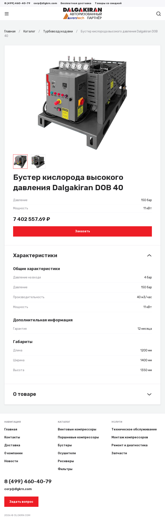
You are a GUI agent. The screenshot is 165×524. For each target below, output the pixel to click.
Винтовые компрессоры (77, 429)
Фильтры (65, 469)
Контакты (12, 437)
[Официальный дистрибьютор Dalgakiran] (82, 14)
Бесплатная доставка (76, 3)
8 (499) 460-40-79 (17, 3)
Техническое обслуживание (134, 429)
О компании (13, 453)
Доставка (12, 445)
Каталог (64, 421)
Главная (10, 429)
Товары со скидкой (108, 3)
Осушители (67, 453)
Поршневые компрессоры (78, 437)
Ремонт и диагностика (130, 445)
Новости (11, 461)
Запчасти (119, 453)
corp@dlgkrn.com (45, 3)
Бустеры (65, 445)
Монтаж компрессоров (130, 437)
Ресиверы (66, 461)
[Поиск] (158, 14)
